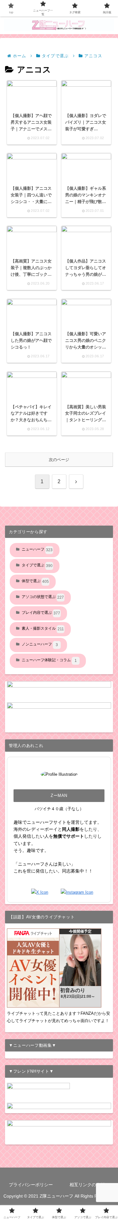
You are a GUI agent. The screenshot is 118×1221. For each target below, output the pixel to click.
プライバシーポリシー (31, 1184)
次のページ (59, 459)
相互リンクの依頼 (87, 1184)
